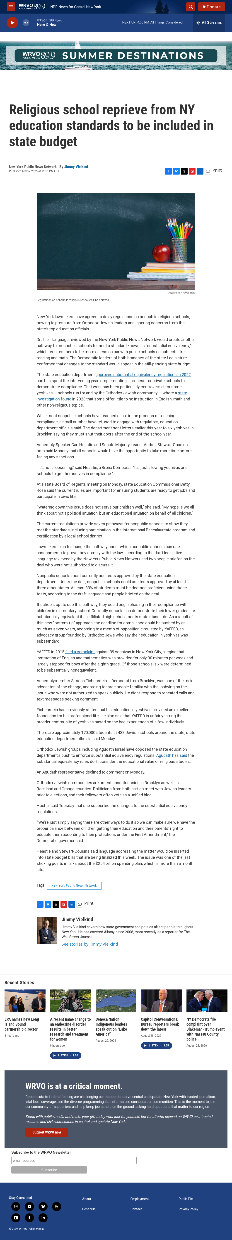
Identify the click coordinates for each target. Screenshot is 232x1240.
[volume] (26, 23)
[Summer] (116, 55)
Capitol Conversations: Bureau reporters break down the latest (160, 1024)
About (86, 1199)
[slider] (33, 22)
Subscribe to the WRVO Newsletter (41, 1152)
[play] (12, 22)
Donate (214, 7)
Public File (186, 1199)
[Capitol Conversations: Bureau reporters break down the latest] (161, 1000)
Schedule (89, 1209)
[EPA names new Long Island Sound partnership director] (25, 1000)
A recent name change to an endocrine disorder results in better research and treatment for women (70, 1029)
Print (217, 170)
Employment (139, 1199)
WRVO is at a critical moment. (74, 1086)
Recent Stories (19, 982)
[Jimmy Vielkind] (47, 930)
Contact (136, 1209)
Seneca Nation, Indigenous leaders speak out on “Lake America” (111, 1026)
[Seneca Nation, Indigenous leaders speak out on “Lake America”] (116, 1000)
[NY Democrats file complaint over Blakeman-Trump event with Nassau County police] (206, 1000)
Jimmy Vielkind (76, 166)
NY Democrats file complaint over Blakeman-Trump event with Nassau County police (205, 1029)
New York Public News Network (74, 885)
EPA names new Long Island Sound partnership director (22, 1024)
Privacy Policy (188, 1209)
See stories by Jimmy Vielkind (90, 944)
